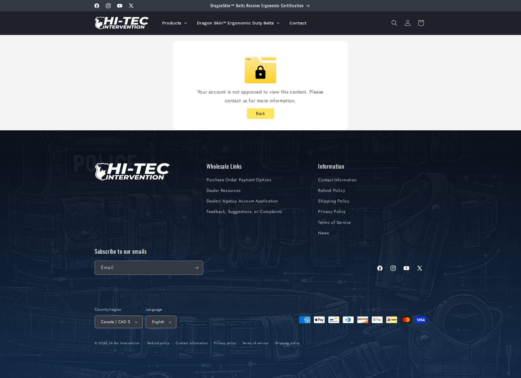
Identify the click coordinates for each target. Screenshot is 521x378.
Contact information (192, 343)
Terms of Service (334, 222)
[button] (394, 23)
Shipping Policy (333, 201)
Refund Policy (331, 190)
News (323, 233)
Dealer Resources (224, 190)
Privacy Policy (332, 211)
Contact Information (337, 180)
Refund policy (158, 343)
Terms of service (256, 343)
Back (260, 113)
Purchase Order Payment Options (239, 180)
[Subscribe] (196, 268)
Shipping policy (287, 343)
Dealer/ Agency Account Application (242, 201)
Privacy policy (225, 343)
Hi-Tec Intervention (124, 343)
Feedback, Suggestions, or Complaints (244, 211)
